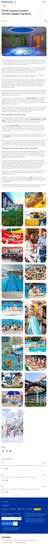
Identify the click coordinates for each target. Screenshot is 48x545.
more (36, 540)
